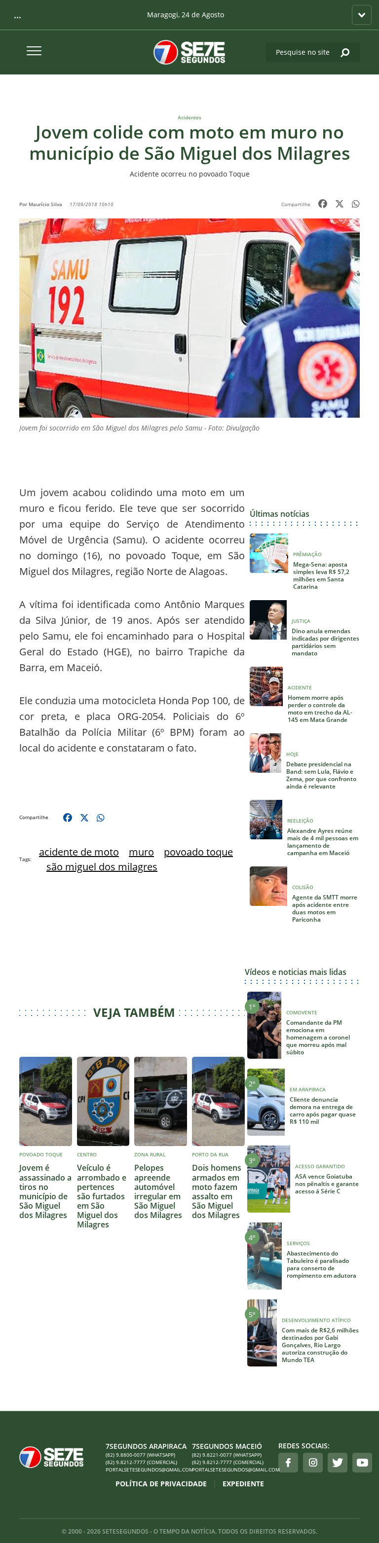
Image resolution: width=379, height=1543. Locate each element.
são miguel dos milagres (101, 866)
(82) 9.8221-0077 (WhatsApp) (227, 1454)
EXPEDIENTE (243, 1483)
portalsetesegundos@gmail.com (146, 1469)
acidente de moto (79, 852)
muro (141, 852)
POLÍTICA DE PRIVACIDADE (161, 1483)
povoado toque (198, 852)
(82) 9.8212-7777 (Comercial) (141, 1462)
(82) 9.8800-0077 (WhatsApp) (140, 1454)
